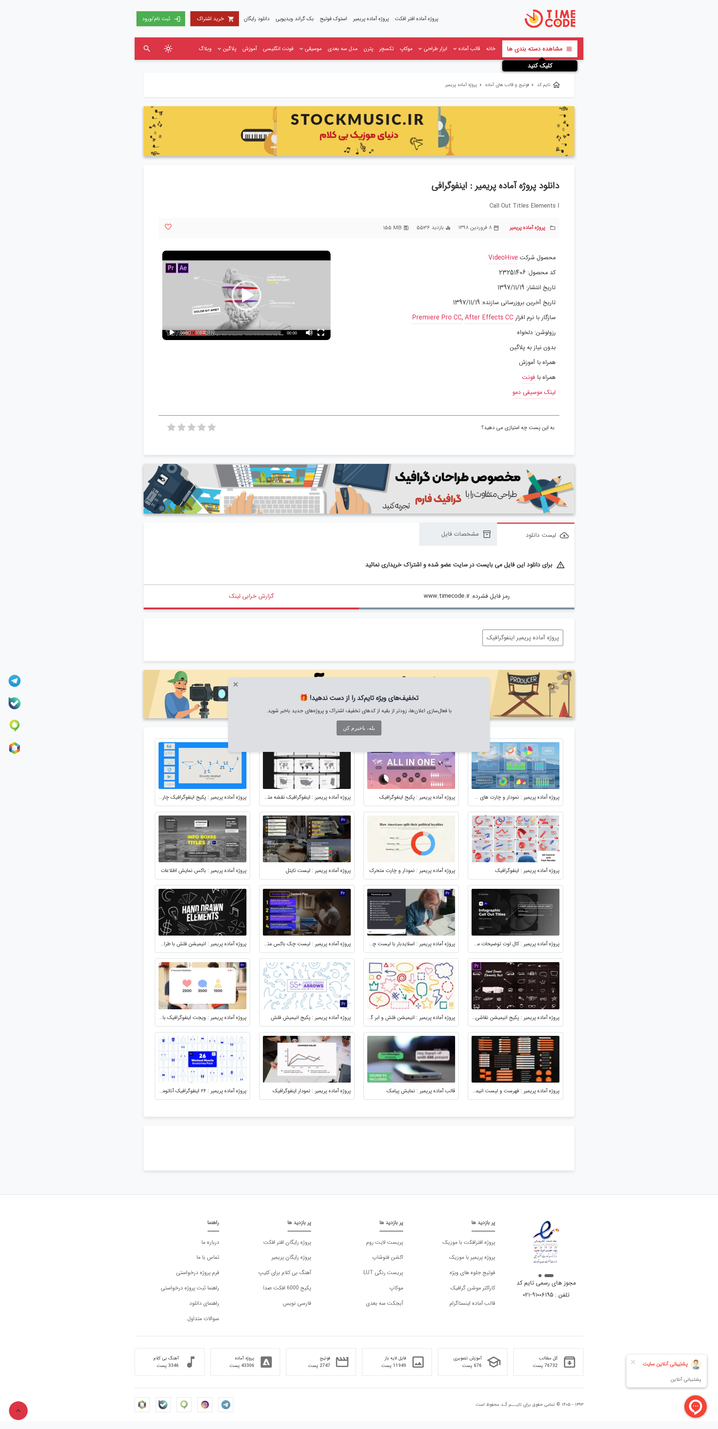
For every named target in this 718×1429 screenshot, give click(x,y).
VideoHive (503, 258)
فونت (528, 378)
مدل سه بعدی (343, 49)
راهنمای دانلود (204, 1303)
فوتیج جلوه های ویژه (472, 1273)
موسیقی (313, 49)
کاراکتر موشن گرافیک (472, 1288)
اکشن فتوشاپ (387, 1257)
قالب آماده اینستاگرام (472, 1303)
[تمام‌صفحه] (321, 332)
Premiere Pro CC (437, 318)
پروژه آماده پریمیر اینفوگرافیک (523, 637)
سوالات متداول (203, 1319)
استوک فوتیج (333, 19)
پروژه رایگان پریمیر (291, 1257)
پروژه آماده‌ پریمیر (371, 19)
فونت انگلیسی (278, 49)
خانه (490, 49)
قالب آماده (469, 49)
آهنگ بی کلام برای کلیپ (284, 1273)
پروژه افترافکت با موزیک (468, 1242)
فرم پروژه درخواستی (197, 1273)
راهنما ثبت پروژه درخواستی (190, 1288)
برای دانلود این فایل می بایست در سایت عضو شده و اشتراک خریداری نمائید (465, 565)
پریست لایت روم (384, 1242)
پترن (368, 49)
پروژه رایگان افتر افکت (287, 1242)
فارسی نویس (297, 1303)
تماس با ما (207, 1257)
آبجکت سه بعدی (384, 1303)
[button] (246, 295)
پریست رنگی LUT (383, 1273)
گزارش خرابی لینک (251, 596)
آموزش (249, 49)
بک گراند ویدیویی (295, 19)
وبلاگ (205, 49)
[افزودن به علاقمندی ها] (168, 227)
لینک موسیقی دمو (534, 393)
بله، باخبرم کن (359, 728)
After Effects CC (489, 318)
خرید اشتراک (215, 19)
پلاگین (229, 49)
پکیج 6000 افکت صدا (287, 1288)
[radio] (212, 429)
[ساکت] (309, 332)
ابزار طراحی (435, 49)
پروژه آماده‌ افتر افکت (416, 19)
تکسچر (386, 49)
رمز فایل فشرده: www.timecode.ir (467, 596)
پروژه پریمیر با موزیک (472, 1257)
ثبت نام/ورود (161, 19)
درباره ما (210, 1242)
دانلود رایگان (257, 19)
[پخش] (172, 332)
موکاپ (406, 49)
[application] (246, 295)
